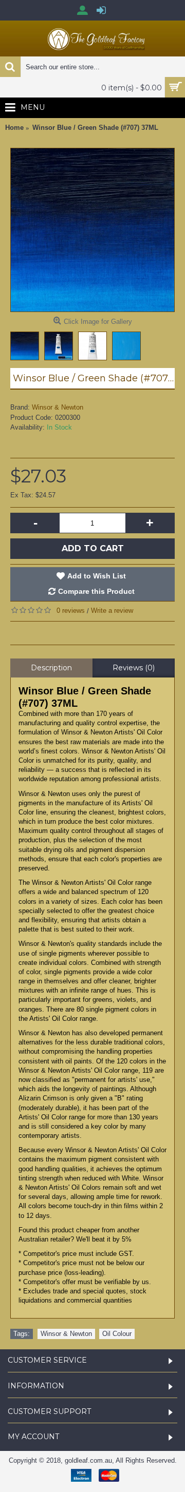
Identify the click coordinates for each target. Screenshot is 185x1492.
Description (51, 667)
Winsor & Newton (57, 407)
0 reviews (71, 610)
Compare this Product (96, 591)
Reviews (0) (134, 667)
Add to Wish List (96, 576)
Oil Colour (117, 1334)
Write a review (112, 610)
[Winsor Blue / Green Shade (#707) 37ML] (92, 230)
